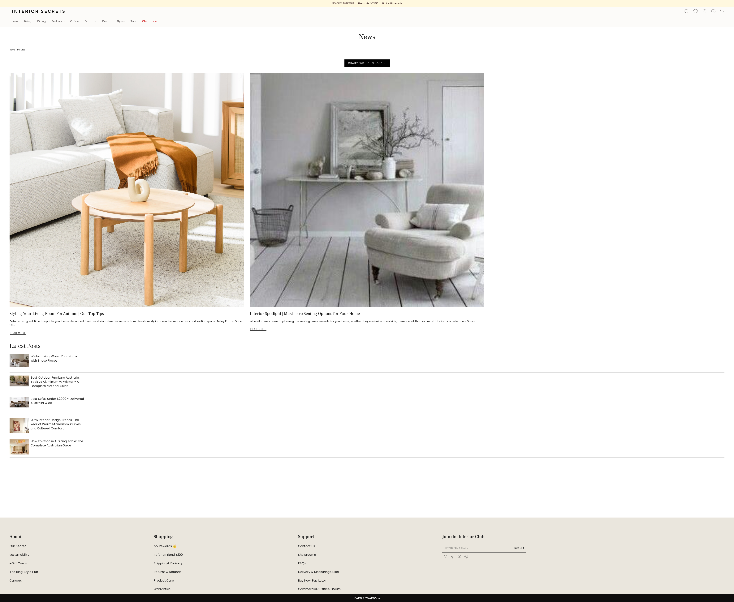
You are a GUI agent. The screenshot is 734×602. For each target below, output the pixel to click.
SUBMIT (519, 548)
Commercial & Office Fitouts (319, 589)
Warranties (162, 589)
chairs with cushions (365, 63)
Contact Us (306, 546)
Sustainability (19, 555)
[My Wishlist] (695, 11)
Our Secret (18, 546)
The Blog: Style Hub (24, 572)
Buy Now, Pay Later (312, 580)
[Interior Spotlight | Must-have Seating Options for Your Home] (367, 190)
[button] (367, 598)
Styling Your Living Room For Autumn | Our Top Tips (57, 313)
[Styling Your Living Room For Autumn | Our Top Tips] (127, 190)
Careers (16, 580)
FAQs (302, 563)
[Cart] (722, 11)
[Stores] (704, 11)
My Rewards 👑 (165, 546)
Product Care (164, 580)
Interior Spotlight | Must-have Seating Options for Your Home (305, 313)
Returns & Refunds (167, 572)
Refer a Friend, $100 (168, 555)
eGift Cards (18, 563)
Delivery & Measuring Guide (318, 572)
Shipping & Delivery (168, 563)
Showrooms (307, 555)
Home (12, 49)
